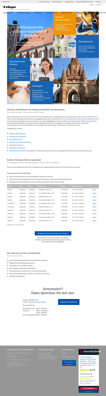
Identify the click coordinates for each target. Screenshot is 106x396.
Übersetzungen (66, 13)
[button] (56, 81)
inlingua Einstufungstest (18, 136)
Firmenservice (51, 13)
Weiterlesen (88, 383)
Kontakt (98, 1)
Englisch (58, 119)
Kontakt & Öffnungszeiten (87, 51)
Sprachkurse (7, 13)
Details (94, 190)
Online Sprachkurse (17, 145)
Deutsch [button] (99, 4)
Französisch (66, 119)
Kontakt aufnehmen (68, 302)
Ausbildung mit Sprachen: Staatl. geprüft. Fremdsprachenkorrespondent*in (33, 151)
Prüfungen (38, 13)
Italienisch (83, 119)
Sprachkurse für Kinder (18, 148)
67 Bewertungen (85, 357)
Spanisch (75, 119)
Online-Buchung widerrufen (69, 363)
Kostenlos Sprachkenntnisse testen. (53, 233)
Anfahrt (10, 366)
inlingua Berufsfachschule (84, 1)
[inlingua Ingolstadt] (9, 7)
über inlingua (69, 1)
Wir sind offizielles (37, 90)
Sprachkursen (93, 117)
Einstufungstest (57, 1)
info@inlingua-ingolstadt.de (37, 302)
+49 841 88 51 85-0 (45, 1)
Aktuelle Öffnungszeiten (18, 134)
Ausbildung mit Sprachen (85, 13)
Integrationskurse (16, 139)
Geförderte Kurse (23, 13)
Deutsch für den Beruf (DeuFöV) (21, 142)
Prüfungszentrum (39, 92)
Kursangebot (18, 74)
